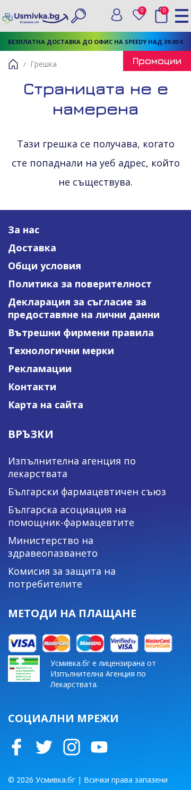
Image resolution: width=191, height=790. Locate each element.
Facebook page (16, 747)
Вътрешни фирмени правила (81, 332)
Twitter (44, 747)
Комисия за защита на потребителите (62, 577)
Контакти (32, 386)
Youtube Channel (99, 747)
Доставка (32, 247)
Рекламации (40, 368)
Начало (13, 64)
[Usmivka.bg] (35, 15)
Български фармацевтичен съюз (87, 491)
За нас (23, 229)
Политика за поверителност (80, 283)
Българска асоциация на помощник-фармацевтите (71, 516)
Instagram (71, 747)
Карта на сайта (45, 404)
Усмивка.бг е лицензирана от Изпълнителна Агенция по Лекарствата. (103, 673)
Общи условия (44, 265)
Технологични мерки (61, 350)
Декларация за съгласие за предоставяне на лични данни (84, 308)
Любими (144, 12)
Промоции (157, 60)
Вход (116, 14)
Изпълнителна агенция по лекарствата (72, 467)
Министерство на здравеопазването (53, 546)
